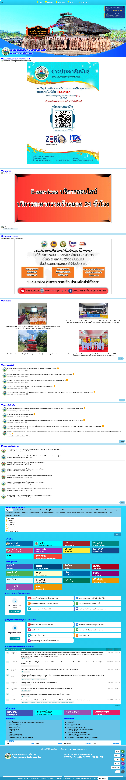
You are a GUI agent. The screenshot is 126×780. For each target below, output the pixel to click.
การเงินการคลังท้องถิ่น (14, 729)
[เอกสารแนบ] (35, 665)
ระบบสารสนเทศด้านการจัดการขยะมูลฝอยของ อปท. (78, 734)
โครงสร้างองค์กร (10, 518)
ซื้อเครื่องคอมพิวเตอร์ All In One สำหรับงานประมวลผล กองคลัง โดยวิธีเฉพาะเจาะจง (24, 495)
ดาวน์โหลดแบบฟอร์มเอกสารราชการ (17, 736)
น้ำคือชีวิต (11, 732)
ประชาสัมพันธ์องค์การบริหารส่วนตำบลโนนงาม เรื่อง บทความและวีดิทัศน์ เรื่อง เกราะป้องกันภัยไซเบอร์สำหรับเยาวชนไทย (32, 368)
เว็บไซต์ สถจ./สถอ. (13, 731)
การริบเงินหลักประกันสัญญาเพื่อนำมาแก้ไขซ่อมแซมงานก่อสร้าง (20, 414)
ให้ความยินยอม (102, 778)
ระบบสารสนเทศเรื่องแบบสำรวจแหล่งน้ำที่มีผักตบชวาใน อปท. (80, 729)
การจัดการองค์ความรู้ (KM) (12, 531)
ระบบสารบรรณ (70, 722)
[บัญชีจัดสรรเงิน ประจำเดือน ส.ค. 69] (39, 679)
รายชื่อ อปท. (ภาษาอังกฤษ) (14, 727)
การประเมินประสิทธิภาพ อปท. (15, 724)
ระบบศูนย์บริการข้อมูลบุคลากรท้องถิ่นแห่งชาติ (77, 732)
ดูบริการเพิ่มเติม (15, 611)
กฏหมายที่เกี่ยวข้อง (11, 527)
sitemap (11, 741)
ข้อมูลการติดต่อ (10, 524)
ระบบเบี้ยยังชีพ (70, 726)
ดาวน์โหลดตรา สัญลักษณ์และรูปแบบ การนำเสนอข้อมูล (21, 737)
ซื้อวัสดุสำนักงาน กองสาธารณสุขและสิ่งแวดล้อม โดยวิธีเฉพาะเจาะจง (21, 462)
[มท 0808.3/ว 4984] (26, 679)
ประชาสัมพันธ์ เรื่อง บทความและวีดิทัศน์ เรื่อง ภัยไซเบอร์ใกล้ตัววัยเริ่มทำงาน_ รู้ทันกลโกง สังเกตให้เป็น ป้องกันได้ (30, 386)
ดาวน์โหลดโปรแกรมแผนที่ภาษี (15, 734)
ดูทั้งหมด (121, 358)
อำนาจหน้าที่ (9, 520)
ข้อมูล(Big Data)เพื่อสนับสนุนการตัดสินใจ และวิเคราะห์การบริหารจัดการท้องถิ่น (26, 722)
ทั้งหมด (122, 502)
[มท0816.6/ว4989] (26, 671)
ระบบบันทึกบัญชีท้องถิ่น (72, 731)
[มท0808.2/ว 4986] (26, 690)
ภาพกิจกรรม (9, 529)
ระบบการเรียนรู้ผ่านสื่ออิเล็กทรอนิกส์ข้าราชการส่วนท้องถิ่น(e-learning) (82, 737)
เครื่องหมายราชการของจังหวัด (15, 739)
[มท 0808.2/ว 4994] (26, 665)
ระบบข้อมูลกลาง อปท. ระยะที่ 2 (15, 721)
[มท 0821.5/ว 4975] (26, 658)
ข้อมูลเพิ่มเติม (15, 638)
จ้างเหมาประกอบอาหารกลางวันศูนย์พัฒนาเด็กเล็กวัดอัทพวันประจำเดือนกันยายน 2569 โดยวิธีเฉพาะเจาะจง (29, 456)
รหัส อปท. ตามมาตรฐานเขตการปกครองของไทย (19, 726)
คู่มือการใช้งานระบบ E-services (10, 228)
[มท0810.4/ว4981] (26, 696)
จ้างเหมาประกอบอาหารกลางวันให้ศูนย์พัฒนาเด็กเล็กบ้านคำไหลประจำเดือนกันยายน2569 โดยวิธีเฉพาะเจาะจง (29, 449)
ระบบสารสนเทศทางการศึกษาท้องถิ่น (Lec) (76, 727)
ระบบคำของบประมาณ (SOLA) (73, 736)
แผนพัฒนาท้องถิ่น (10, 522)
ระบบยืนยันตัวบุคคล (71, 721)
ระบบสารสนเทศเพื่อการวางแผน (74, 724)
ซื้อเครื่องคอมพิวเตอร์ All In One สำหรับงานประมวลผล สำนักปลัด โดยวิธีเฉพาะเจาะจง (25, 475)
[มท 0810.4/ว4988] (26, 684)
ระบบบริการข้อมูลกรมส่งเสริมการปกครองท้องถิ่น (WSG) (79, 739)
